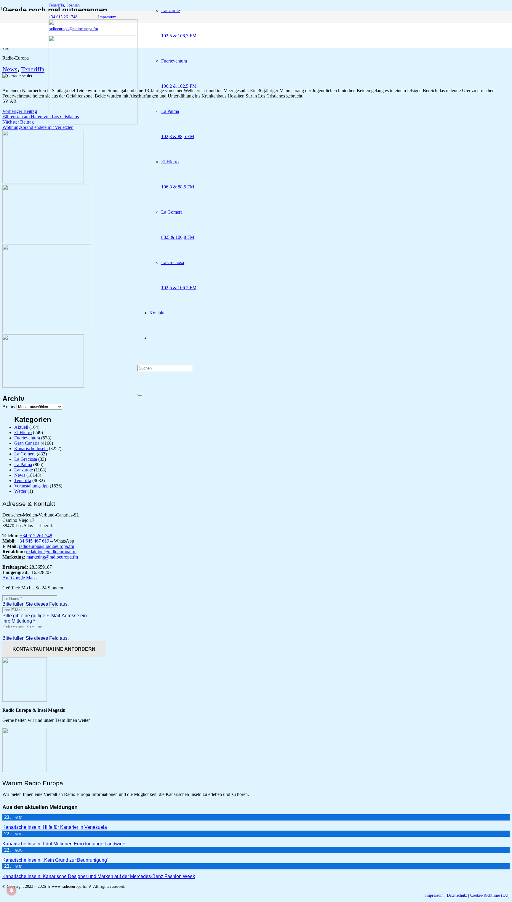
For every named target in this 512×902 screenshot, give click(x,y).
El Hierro (23, 432)
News (9, 69)
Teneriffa (32, 69)
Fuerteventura (27, 437)
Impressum (434, 895)
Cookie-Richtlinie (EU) (490, 895)
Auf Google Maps (19, 577)
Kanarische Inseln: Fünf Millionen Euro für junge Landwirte (63, 843)
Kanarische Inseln (31, 448)
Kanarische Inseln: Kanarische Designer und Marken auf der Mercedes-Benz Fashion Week (98, 876)
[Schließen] (139, 395)
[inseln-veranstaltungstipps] (43, 385)
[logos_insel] (93, 122)
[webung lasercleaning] (46, 241)
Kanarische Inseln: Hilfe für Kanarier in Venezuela (54, 827)
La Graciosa (25, 459)
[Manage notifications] (11, 890)
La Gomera (25, 453)
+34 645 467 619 (33, 540)
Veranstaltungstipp (31, 485)
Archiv (8, 406)
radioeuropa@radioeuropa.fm (46, 546)
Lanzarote (23, 469)
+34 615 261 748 (36, 535)
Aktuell (21, 427)
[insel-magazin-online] (43, 181)
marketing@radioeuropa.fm (52, 556)
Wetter (20, 491)
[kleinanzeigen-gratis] (46, 331)
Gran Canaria (26, 443)
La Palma (23, 464)
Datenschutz (457, 895)
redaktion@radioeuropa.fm (51, 551)
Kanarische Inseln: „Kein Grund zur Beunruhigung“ (55, 860)
